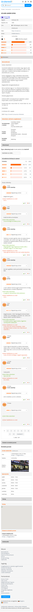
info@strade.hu (16, 33)
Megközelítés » (20, 455)
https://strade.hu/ (16, 31)
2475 (29, 164)
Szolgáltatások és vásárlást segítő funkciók (12, 566)
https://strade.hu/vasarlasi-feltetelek (14, 114)
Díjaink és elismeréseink (7, 555)
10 (13, 434)
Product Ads (4, 585)
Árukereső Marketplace (7, 584)
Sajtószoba (4, 559)
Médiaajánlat (4, 587)
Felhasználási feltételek (21, 606)
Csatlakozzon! (5, 596)
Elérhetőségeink (5, 553)
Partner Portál (4, 579)
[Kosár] (28, 1)
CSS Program (4, 588)
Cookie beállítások (5, 572)
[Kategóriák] (23, 1)
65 (30, 171)
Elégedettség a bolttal (16, 193)
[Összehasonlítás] (25, 1)
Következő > (20, 434)
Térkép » (13, 455)
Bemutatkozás (4, 552)
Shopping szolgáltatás (6, 590)
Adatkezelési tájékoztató (7, 606)
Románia (5, 602)
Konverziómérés (5, 593)
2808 (29, 161)
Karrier (3, 556)
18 (30, 177)
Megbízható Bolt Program (7, 582)
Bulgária (22, 601)
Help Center (4, 580)
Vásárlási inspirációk (6, 569)
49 (30, 174)
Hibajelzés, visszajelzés (7, 571)
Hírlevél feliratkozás (6, 568)
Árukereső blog (5, 558)
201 (30, 168)
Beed (2, 591)
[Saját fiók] (31, 1)
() (24, 203)
